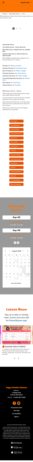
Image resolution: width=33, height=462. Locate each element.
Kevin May (18, 85)
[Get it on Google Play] (16, 447)
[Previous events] (15, 242)
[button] (26, 2)
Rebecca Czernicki (16, 65)
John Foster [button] (16, 82)
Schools (5, 14)
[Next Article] (18, 358)
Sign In (16, 417)
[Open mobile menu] (3, 2)
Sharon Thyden (22, 76)
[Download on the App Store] (16, 452)
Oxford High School (14, 14)
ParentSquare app (18, 320)
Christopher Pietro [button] (21, 68)
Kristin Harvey (22, 73)
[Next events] (18, 242)
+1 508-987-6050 (19, 397)
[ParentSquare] (16, 443)
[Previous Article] (14, 358)
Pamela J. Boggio (21, 71)
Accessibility (16, 414)
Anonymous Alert (16, 408)
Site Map (16, 410)
